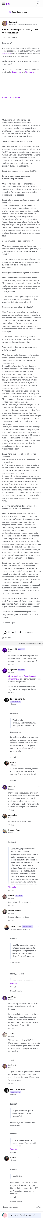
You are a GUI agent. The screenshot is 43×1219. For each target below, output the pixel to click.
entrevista (6, 54)
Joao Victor (13, 815)
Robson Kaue (14, 830)
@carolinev (17, 72)
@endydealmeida (15, 676)
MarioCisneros (14, 911)
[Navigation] (4, 4)
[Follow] (13, 632)
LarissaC (13, 22)
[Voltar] (4, 12)
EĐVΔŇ (11, 896)
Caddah (13, 762)
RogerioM (12, 649)
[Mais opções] (39, 649)
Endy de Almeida (17, 699)
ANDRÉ (11, 1034)
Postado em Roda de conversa (27, 25)
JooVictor (12, 786)
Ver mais (12, 887)
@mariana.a (30, 72)
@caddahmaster (31, 676)
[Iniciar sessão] (38, 3)
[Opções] (38, 12)
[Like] (5, 632)
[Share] (20, 632)
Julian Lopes (15, 927)
